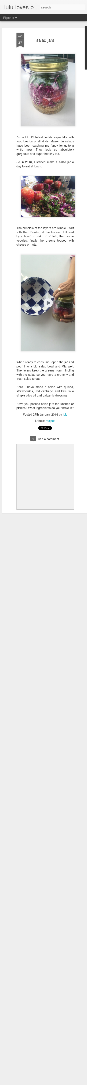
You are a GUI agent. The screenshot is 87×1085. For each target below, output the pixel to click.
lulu (65, 414)
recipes (50, 421)
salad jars (45, 40)
